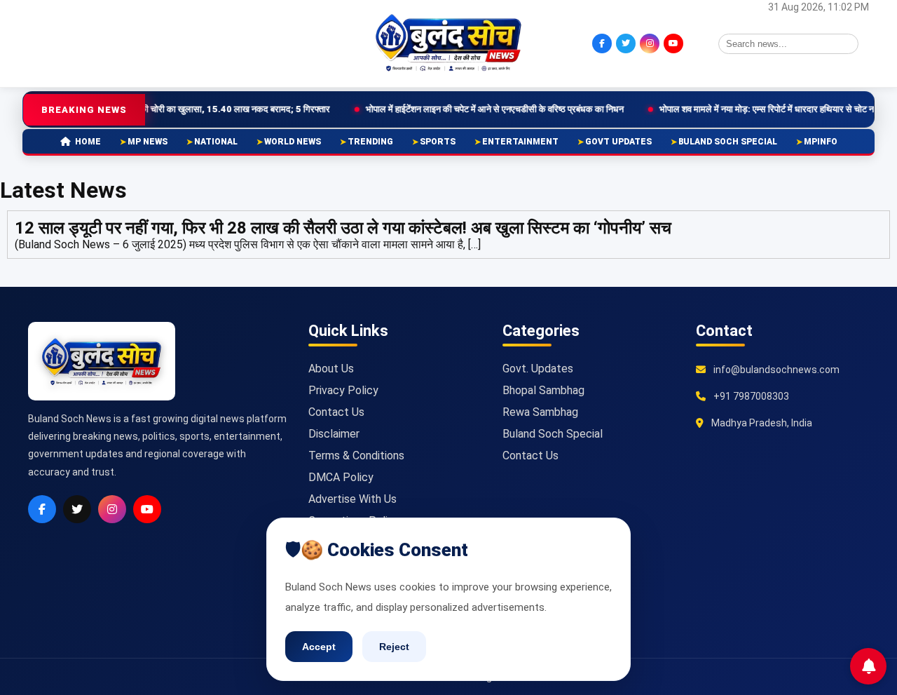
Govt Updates (618, 142)
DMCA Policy (341, 477)
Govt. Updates (537, 368)
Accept (319, 646)
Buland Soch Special (727, 142)
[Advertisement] (102, 42)
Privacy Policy (343, 390)
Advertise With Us (352, 499)
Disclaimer (334, 433)
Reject (394, 646)
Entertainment (520, 142)
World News (292, 142)
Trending (370, 142)
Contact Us (336, 412)
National (216, 142)
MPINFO (820, 142)
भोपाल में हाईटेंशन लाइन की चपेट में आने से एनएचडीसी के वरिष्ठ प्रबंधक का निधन (460, 109)
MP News (147, 142)
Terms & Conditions (356, 455)
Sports (438, 142)
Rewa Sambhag (540, 412)
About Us (331, 368)
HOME (88, 142)
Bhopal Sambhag (543, 390)
